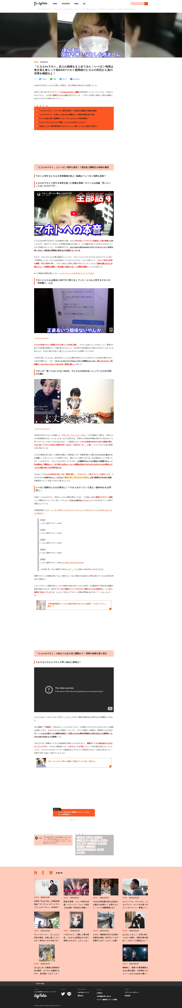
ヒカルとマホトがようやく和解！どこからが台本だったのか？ (62, 122)
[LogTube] (40, 3)
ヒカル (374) (80, 837)
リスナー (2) (80, 846)
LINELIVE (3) (102, 843)
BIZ (84, 4)
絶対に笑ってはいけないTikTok (74, 435)
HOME (55, 4)
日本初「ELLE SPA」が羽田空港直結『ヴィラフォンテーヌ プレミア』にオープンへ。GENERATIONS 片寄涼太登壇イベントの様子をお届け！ (46, 907)
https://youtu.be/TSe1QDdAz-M (42, 428)
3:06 (76, 442)
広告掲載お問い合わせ (104, 996)
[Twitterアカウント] (63, 994)
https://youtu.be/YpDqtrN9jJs (41, 338)
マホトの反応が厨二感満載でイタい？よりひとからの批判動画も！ (64, 118)
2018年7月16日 (97, 569)
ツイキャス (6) (92, 843)
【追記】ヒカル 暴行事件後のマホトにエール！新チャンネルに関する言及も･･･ (69, 126)
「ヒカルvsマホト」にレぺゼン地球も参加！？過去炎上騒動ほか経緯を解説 (67, 111)
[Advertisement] (56, 147)
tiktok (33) (104, 840)
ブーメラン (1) (91, 846)
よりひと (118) (94, 840)
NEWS (76, 4)
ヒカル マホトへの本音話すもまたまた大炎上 (77, 273)
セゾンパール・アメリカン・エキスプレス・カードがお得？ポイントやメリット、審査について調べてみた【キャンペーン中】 (135, 908)
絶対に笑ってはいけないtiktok (76, 477)
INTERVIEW (66, 4)
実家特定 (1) (80, 852)
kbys (40, 838)
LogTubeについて (83, 992)
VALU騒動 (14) (81, 843)
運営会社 (80, 995)
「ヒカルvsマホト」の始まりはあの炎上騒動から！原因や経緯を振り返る (66, 115)
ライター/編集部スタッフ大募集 (107, 999)
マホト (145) (98, 837)
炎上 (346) (89, 837)
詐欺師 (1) (100, 849)
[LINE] (69, 994)
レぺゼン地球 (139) (82, 840)
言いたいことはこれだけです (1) (86, 849)
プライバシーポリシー (132, 992)
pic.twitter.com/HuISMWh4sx (73, 563)
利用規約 (127, 995)
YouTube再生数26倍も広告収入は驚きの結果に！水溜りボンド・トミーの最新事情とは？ (105, 905)
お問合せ (99, 993)
